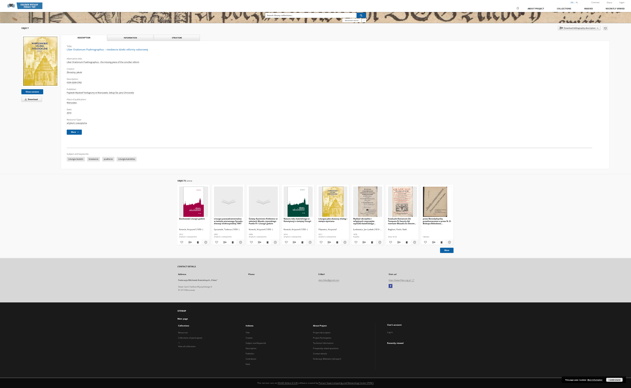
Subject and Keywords (256, 343)
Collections (564, 8)
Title (248, 332)
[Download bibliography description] (189, 242)
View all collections (187, 346)
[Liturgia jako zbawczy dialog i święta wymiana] (333, 202)
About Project (536, 8)
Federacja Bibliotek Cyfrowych (327, 358)
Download (32, 99)
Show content (32, 91)
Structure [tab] (177, 37)
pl (577, 2)
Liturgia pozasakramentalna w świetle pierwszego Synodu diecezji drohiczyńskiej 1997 (228, 221)
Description (251, 348)
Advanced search (352, 20)
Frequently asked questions (326, 348)
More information (594, 380)
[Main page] (517, 8)
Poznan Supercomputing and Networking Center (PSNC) (346, 383)
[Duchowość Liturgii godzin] (193, 202)
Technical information (323, 343)
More (446, 250)
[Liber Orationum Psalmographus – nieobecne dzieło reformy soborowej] (40, 61)
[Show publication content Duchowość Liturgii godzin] (198, 242)
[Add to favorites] (605, 28)
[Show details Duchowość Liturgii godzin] (205, 242)
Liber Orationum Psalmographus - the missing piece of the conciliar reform (103, 62)
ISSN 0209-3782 (74, 82)
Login (621, 2)
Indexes (588, 8)
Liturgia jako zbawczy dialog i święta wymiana (332, 219)
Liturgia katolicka (126, 159)
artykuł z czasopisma (77, 123)
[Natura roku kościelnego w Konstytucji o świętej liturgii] (298, 202)
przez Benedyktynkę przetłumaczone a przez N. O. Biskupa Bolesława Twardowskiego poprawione (437, 221)
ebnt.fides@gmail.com (328, 280)
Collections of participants (190, 337)
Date (248, 364)
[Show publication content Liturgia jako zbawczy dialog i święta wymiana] (337, 242)
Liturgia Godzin (75, 159)
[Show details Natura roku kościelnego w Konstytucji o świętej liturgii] (310, 242)
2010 (69, 113)
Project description (321, 332)
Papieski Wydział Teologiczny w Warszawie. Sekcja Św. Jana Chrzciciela (100, 92)
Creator (249, 337)
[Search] (361, 15)
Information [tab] (130, 37)
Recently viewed (615, 8)
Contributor (251, 358)
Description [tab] (84, 38)
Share (609, 2)
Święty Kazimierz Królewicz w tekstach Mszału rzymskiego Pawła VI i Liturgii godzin (263, 221)
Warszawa (72, 102)
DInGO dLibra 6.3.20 (288, 383)
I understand (614, 379)
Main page (182, 318)
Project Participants (322, 337)
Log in (390, 332)
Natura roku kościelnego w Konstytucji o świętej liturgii (297, 219)
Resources (183, 332)
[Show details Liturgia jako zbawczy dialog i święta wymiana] (345, 242)
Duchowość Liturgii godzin (192, 218)
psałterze (108, 159)
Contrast (595, 2)
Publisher (250, 353)
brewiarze (93, 159)
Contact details (320, 353)
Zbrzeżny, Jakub (74, 72)
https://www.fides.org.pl (400, 280)
